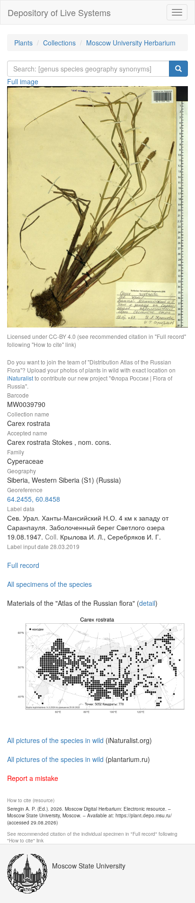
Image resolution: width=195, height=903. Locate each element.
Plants (23, 42)
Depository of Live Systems (59, 12)
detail (147, 603)
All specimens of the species (49, 584)
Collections (59, 42)
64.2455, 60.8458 (33, 499)
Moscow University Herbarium (131, 42)
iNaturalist (20, 378)
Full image (22, 81)
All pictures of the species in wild (55, 740)
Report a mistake (32, 778)
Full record (23, 565)
